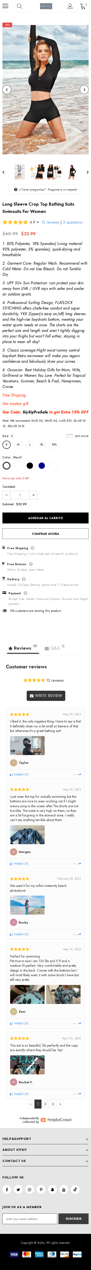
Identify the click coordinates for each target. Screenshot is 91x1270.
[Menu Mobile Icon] (5, 6)
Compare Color (75, 150)
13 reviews (50, 222)
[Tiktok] (75, 1189)
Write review (48, 695)
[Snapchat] (52, 1189)
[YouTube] (63, 1189)
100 (12, 611)
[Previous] (6, 89)
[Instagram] (29, 1189)
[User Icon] (70, 6)
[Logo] (46, 6)
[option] (45, 89)
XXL (54, 444)
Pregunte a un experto (62, 189)
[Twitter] (18, 1189)
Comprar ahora (45, 534)
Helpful (18, 774)
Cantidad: (9, 487)
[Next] (84, 89)
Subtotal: (8, 504)
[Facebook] (6, 1189)
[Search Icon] (24, 6)
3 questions (73, 222)
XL (41, 444)
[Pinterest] (41, 1189)
